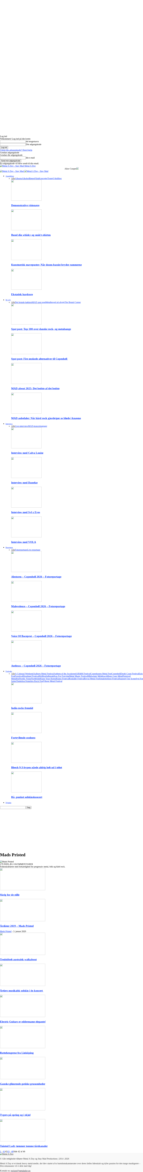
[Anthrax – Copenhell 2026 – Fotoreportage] (26, 660)
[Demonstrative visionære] (26, 200)
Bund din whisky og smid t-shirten (31, 234)
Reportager (9, 548)
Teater (50, 178)
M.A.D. (8, 300)
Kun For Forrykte (61, 676)
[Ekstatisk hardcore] (26, 289)
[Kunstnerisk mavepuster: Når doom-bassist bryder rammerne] (26, 259)
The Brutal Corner (73, 302)
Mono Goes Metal (115, 676)
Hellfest (42, 676)
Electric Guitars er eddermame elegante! (23, 1021)
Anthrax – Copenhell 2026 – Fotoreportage (36, 665)
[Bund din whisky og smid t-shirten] (26, 229)
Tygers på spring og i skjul (15, 1114)
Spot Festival (113, 678)
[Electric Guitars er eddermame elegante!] (22, 1016)
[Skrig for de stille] (22, 889)
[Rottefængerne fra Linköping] (22, 1047)
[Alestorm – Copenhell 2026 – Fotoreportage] (26, 571)
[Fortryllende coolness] (26, 732)
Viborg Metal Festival (52, 681)
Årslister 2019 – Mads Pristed (17, 925)
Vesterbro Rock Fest (34, 681)
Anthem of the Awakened (65, 673)
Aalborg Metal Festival (43, 673)
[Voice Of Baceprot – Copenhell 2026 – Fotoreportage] (26, 630)
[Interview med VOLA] (26, 536)
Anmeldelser (10, 176)
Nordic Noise (25, 678)
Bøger (32, 178)
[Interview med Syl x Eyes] (26, 507)
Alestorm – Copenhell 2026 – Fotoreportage (36, 576)
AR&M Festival (83, 673)
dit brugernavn (32, 141)
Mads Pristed (5, 931)
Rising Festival (62, 678)
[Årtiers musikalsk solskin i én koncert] (22, 985)
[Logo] (12, 171)
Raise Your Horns (48, 678)
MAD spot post (39, 302)
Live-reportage (33, 550)
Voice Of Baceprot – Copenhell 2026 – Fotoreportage (41, 636)
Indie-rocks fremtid (22, 708)
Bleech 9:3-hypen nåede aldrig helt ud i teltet (36, 767)
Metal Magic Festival (78, 676)
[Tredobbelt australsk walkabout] (22, 954)
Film (37, 178)
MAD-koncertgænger (37, 426)
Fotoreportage (21, 550)
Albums (18, 178)
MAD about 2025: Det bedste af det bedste (35, 388)
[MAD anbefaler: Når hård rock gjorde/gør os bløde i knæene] (26, 413)
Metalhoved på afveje (55, 302)
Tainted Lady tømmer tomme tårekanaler (24, 1146)
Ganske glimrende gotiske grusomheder (22, 1083)
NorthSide (35, 678)
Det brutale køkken (23, 302)
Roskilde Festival (76, 678)
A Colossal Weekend (24, 673)
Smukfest (103, 678)
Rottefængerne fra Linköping (17, 1052)
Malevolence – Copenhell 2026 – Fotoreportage (38, 606)
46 (12, 1151)
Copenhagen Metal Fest (100, 673)
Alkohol (25, 178)
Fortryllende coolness (23, 737)
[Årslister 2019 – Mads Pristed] (22, 920)
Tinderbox (20, 681)
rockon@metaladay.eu (20, 1170)
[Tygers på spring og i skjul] (22, 1109)
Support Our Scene (127, 678)
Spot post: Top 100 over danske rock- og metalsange (41, 329)
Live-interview (21, 426)
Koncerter (43, 178)
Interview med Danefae (24, 482)
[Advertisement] (71, 829)
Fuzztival (19, 676)
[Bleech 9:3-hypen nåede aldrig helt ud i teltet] (26, 762)
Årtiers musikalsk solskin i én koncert (21, 990)
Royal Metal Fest (91, 678)
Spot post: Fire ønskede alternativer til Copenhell (39, 358)
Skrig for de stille (9, 894)
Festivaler (9, 671)
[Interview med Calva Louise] (26, 447)
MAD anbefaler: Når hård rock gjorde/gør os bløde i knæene (46, 418)
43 (8, 1151)
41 (4, 1151)
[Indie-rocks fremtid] (26, 702)
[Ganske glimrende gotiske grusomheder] (22, 1078)
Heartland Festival (31, 676)
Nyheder (8, 803)
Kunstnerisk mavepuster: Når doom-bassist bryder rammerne (46, 264)
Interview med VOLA (23, 542)
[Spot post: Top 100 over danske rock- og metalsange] (26, 324)
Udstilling (57, 178)
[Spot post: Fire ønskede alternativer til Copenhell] (26, 353)
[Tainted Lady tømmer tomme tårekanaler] (22, 1140)
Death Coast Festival (130, 673)
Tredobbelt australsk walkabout (18, 959)
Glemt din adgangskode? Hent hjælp (16, 150)
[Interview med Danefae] (26, 477)
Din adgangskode (33, 144)
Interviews (9, 424)
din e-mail (30, 158)
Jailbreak (50, 676)
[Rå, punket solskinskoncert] (26, 791)
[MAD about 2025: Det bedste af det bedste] (26, 383)
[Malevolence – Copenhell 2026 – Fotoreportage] (26, 601)
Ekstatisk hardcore (22, 294)
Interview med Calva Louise (27, 452)
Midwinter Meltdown (97, 676)
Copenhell (116, 673)
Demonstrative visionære (25, 205)
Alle (13, 178)
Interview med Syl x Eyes (25, 512)
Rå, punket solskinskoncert (26, 797)
